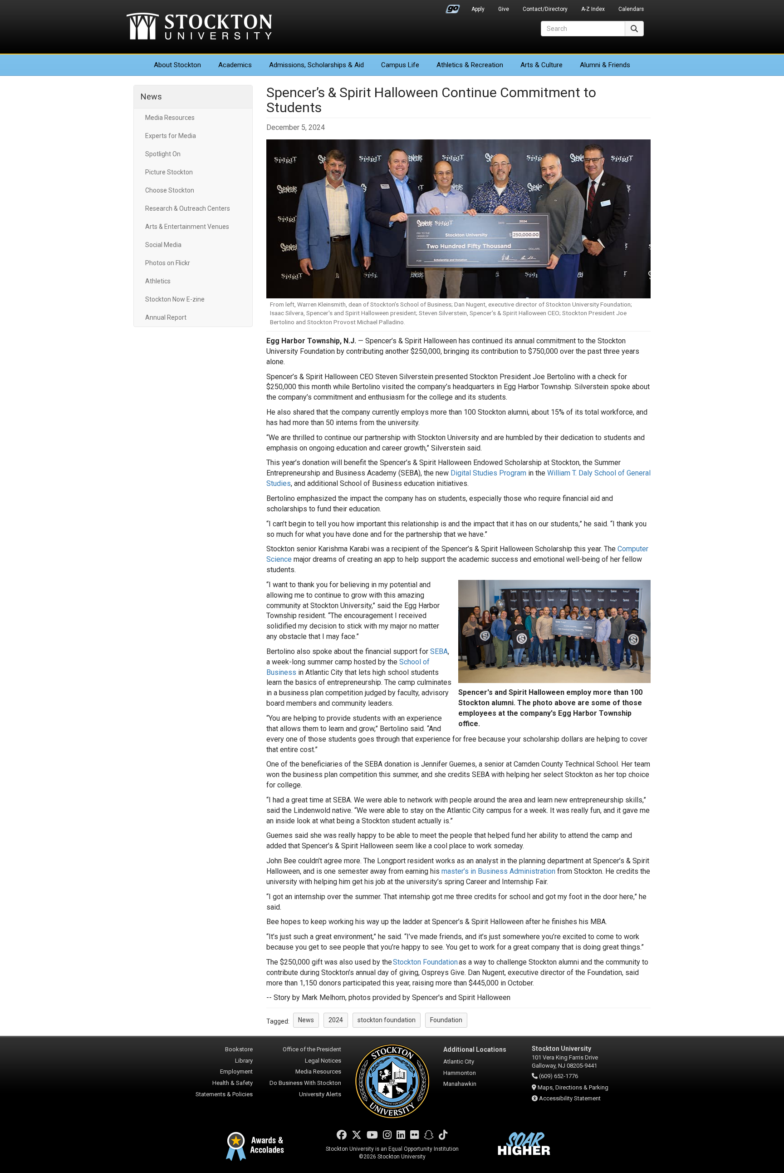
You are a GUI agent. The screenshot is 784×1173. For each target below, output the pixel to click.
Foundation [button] (446, 1020)
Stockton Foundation (425, 962)
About (177, 65)
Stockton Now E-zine (175, 299)
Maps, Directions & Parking (573, 1087)
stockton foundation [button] (387, 1020)
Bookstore (239, 1049)
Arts (541, 65)
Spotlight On (163, 154)
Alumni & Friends (605, 65)
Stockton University (199, 27)
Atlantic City (458, 1061)
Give (503, 9)
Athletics (469, 65)
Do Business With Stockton (305, 1082)
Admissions (316, 65)
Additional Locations (474, 1049)
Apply (478, 9)
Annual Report (165, 317)
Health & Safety (232, 1082)
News (151, 96)
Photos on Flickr (167, 263)
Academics (235, 65)
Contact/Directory (545, 9)
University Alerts (320, 1094)
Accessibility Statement (570, 1098)
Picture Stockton (169, 172)
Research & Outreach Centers (187, 208)
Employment (236, 1071)
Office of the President (312, 1049)
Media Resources (170, 117)
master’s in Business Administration (498, 871)
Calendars (631, 9)
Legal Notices (323, 1060)
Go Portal (453, 7)
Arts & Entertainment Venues (187, 226)
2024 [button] (335, 1020)
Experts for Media (170, 135)
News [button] (306, 1020)
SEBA (439, 651)
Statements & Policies (224, 1094)
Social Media (163, 244)
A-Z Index (593, 9)
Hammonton (459, 1072)
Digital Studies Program (488, 473)
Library (244, 1060)
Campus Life (400, 65)
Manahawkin (459, 1083)
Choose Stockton (169, 190)
